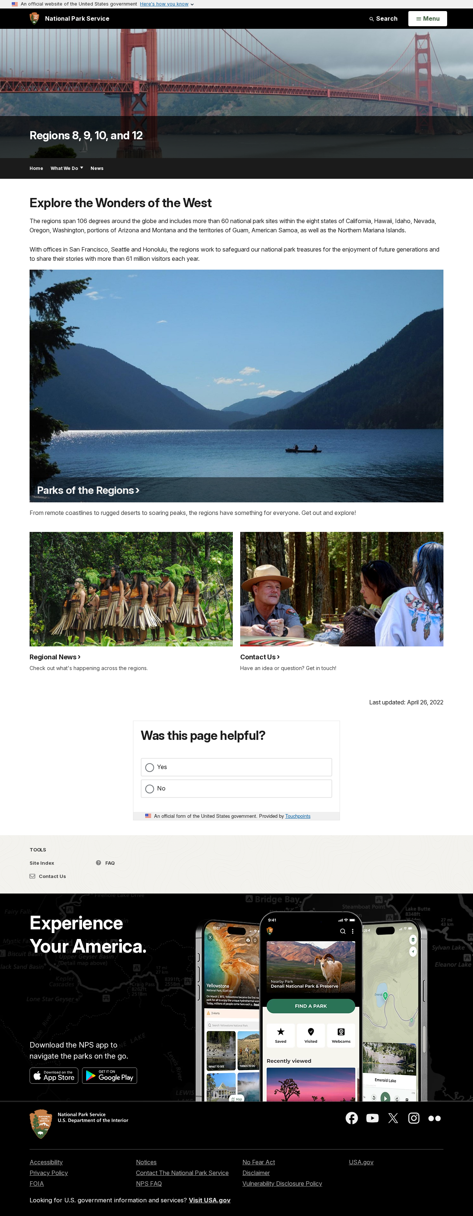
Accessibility (46, 1162)
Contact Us (52, 876)
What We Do (64, 168)
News (97, 168)
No (161, 788)
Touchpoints (297, 815)
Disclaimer (256, 1172)
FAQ (109, 863)
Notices (146, 1162)
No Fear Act (258, 1162)
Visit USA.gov (210, 1200)
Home (36, 168)
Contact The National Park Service (182, 1172)
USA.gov (361, 1162)
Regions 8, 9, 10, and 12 (86, 135)
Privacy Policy (49, 1172)
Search (386, 18)
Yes (162, 767)
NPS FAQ (149, 1183)
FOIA (37, 1183)
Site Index (42, 863)
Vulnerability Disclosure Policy (282, 1183)
